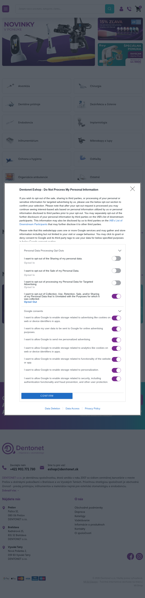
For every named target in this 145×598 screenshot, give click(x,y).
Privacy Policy (92, 408)
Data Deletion (52, 408)
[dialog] (72, 299)
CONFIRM (47, 395)
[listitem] (72, 250)
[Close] (133, 190)
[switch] (116, 258)
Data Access (72, 408)
